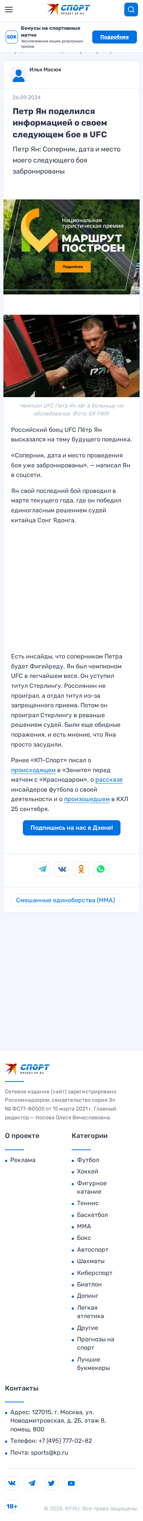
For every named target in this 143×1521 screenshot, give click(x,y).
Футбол (88, 1160)
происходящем (33, 770)
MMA (84, 1226)
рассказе (109, 779)
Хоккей (87, 1171)
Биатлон (89, 1284)
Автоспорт (92, 1249)
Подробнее (114, 37)
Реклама (22, 1160)
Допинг (87, 1295)
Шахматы (90, 1261)
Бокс (84, 1237)
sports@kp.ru (49, 1452)
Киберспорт (94, 1272)
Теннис (88, 1203)
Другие (87, 1327)
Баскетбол (92, 1214)
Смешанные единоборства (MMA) (65, 900)
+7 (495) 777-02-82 (65, 1440)
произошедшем (87, 799)
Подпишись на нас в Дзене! (72, 827)
